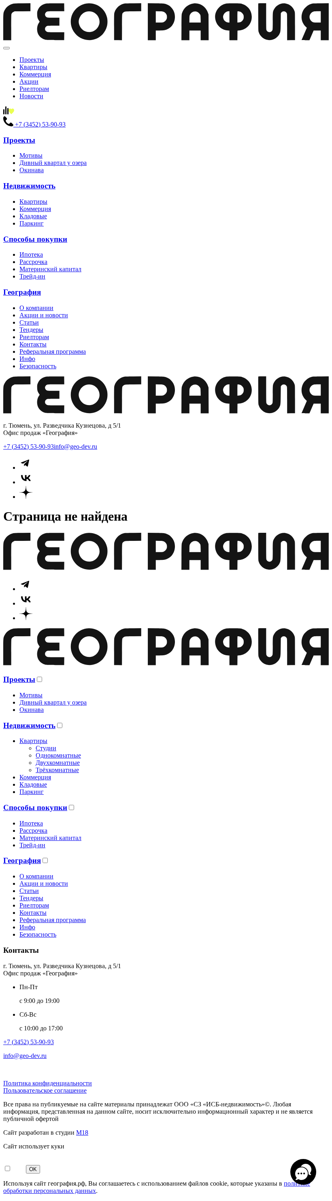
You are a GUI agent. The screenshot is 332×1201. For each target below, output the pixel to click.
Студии (46, 748)
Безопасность (37, 366)
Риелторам (34, 88)
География (22, 292)
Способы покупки (35, 239)
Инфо (27, 358)
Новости (31, 96)
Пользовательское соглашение (45, 1090)
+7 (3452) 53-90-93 (28, 446)
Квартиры (33, 66)
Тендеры (31, 329)
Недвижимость (29, 186)
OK (33, 1169)
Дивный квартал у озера (53, 162)
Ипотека (31, 254)
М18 (82, 1132)
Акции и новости (43, 315)
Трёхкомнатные (57, 769)
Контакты (33, 344)
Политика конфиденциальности (47, 1083)
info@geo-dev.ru (75, 446)
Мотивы (31, 155)
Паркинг (31, 223)
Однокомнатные (58, 755)
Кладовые (33, 216)
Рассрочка (33, 261)
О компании (36, 307)
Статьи (29, 322)
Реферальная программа (52, 351)
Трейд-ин (32, 276)
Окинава (31, 170)
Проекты (31, 59)
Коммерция (35, 74)
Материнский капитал (50, 269)
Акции (28, 81)
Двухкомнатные (58, 762)
